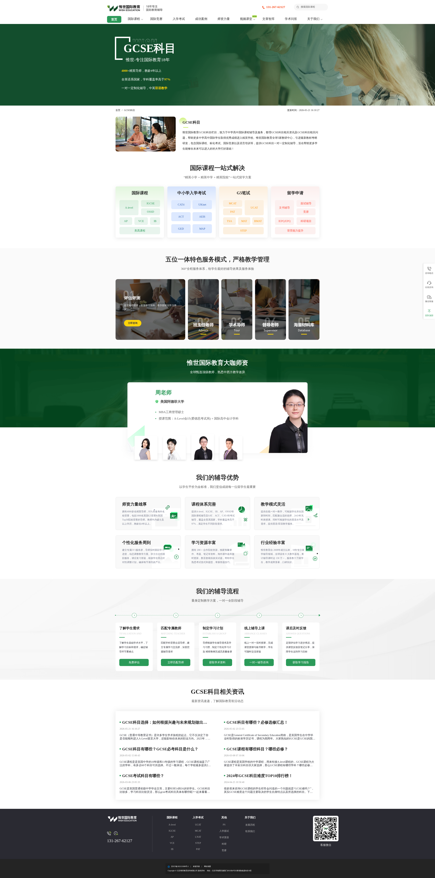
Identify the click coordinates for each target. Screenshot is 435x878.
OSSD (150, 211)
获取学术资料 (217, 662)
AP (126, 221)
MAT (244, 221)
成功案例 (201, 19)
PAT (232, 211)
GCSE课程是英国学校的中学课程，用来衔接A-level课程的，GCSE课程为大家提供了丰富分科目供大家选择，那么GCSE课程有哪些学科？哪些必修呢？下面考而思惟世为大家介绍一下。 (269, 763)
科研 (224, 844)
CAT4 (181, 204)
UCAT (254, 207)
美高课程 (139, 230)
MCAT (233, 203)
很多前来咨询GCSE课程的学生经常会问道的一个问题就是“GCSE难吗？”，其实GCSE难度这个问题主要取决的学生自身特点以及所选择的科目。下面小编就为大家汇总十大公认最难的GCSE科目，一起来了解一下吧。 (269, 790)
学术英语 (224, 837)
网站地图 (207, 866)
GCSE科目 (129, 110)
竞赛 (306, 211)
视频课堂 (246, 19)
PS (224, 824)
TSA (229, 221)
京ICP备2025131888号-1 (180, 866)
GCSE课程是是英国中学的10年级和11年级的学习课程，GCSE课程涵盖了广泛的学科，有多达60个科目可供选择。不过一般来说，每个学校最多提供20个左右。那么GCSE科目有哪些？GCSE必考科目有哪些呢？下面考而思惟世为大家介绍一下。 (165, 763)
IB (155, 221)
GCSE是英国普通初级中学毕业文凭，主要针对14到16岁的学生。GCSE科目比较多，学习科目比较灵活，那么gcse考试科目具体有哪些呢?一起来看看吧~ (165, 790)
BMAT (258, 221)
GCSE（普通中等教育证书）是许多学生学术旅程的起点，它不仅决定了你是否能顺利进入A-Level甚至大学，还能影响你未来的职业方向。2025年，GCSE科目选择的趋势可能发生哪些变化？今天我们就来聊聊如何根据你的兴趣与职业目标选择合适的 (164, 737)
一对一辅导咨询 (258, 662)
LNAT (198, 837)
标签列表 (196, 866)
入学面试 (224, 831)
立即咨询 (132, 323)
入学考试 (179, 19)
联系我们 (250, 831)
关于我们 (313, 19)
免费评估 (134, 662)
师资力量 (224, 19)
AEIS (202, 216)
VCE (141, 221)
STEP (243, 230)
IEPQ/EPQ (285, 221)
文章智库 (268, 19)
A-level (129, 207)
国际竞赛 (156, 19)
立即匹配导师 (176, 662)
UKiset (202, 204)
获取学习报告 (301, 662)
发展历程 (250, 825)
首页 (114, 19)
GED (181, 228)
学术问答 (291, 19)
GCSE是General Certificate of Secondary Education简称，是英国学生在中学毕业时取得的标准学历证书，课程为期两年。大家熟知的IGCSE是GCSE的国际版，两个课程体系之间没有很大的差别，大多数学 (269, 737)
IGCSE (151, 203)
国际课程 (134, 19)
